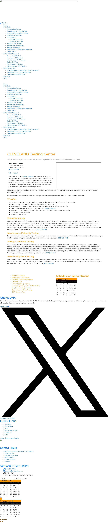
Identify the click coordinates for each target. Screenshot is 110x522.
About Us (6, 76)
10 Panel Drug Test (16, 41)
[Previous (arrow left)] (0, 521)
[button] (55, 82)
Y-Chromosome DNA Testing (16, 66)
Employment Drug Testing (21, 288)
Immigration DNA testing (20, 241)
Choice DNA (9, 478)
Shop (5, 78)
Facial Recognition (9, 68)
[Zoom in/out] (0, 519)
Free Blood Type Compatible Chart (19, 72)
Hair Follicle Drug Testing (20, 284)
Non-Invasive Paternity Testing (23, 233)
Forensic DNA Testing (14, 43)
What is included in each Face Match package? (23, 70)
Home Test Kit (11, 52)
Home (5, 25)
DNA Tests (6, 27)
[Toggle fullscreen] (2, 519)
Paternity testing (16, 218)
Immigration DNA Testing (15, 45)
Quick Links (8, 421)
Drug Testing (11, 37)
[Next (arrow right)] (2, 521)
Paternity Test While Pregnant (22, 280)
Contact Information (14, 465)
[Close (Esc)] (6, 519)
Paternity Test (17, 282)
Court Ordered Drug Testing (22, 290)
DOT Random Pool (18, 292)
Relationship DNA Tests (11, 54)
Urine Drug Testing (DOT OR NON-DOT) (26, 286)
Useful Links (8, 448)
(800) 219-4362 (14, 169)
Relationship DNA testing (20, 256)
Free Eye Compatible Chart (16, 74)
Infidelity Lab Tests (13, 47)
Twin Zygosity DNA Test (15, 64)
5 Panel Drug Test (16, 39)
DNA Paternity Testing (14, 35)
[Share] (4, 519)
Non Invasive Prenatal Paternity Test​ (19, 50)
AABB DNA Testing (18, 275)
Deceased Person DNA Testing (17, 33)
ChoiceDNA (8, 297)
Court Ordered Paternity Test (17, 31)
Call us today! (13, 173)
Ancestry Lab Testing (14, 29)
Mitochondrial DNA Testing (16, 60)
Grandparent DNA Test (15, 58)
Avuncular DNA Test (14, 56)
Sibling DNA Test (12, 62)
